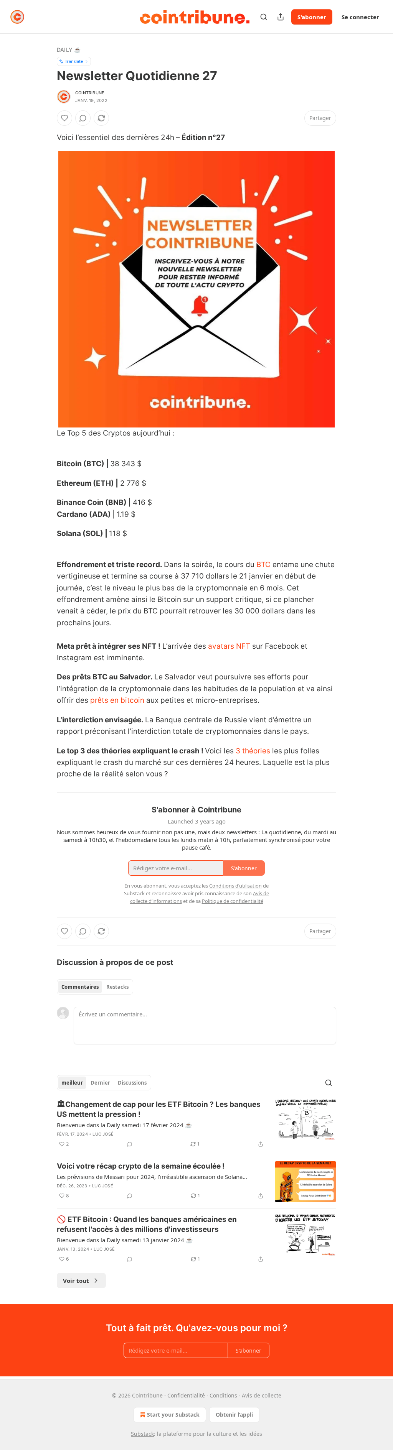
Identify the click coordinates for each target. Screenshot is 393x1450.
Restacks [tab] (117, 986)
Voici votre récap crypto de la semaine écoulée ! (141, 1166)
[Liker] (64, 118)
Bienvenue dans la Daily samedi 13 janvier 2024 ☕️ (125, 1240)
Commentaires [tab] (80, 986)
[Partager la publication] (280, 17)
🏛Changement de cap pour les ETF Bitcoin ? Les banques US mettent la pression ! (159, 1109)
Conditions (223, 1395)
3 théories (253, 750)
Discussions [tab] (132, 1082)
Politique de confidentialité (232, 901)
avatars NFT (229, 646)
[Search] (263, 17)
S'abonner (311, 17)
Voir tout (76, 1280)
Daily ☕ (69, 49)
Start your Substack (173, 1414)
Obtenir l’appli (234, 1414)
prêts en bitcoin (117, 700)
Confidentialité (186, 1395)
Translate (74, 61)
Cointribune (89, 92)
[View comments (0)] (83, 118)
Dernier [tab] (100, 1082)
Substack (142, 1433)
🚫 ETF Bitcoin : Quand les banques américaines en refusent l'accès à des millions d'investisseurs (147, 1224)
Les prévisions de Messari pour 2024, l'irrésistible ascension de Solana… (152, 1176)
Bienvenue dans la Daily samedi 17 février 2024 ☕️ (124, 1125)
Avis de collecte (261, 1395)
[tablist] (95, 987)
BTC (263, 564)
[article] (196, 1124)
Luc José (103, 1134)
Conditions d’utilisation (235, 885)
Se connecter (360, 17)
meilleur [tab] (72, 1082)
